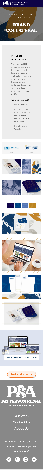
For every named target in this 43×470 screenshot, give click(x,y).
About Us (21, 429)
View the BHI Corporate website (20, 357)
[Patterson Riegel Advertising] (16, 4)
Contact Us (21, 422)
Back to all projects (21, 374)
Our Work (21, 416)
